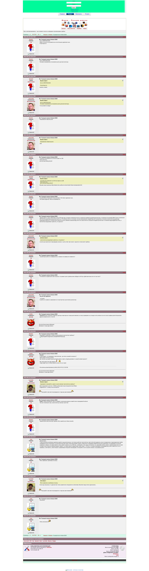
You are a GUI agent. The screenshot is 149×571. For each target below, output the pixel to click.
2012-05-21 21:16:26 (29, 351)
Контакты (79, 14)
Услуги (87, 14)
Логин (74, 1)
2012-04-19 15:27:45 (29, 37)
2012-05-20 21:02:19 (29, 311)
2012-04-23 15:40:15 (29, 154)
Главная (62, 14)
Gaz (33, 541)
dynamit (37, 541)
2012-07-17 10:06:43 (29, 496)
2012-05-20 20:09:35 (29, 292)
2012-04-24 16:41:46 (29, 194)
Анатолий (26, 541)
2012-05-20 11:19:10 (29, 252)
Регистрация (75, 11)
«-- (29, 34)
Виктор (50, 541)
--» (40, 34)
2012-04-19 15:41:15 (29, 56)
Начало (64, 28)
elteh (117, 555)
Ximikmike (49, 547)
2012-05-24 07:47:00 (29, 417)
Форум (70, 14)
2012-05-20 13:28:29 (29, 272)
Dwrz (40, 541)
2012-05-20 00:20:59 (29, 213)
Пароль (73, 4)
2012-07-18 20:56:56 (29, 516)
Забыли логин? (74, 10)
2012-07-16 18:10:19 (29, 437)
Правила (79, 28)
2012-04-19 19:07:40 (29, 76)
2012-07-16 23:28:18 (29, 456)
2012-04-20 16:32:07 (29, 115)
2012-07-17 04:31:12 (29, 476)
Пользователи (71, 28)
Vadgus (54, 541)
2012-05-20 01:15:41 (29, 233)
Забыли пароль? (75, 9)
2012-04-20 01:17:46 (29, 96)
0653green (115, 553)
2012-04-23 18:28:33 (29, 174)
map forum (74, 560)
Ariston (50, 34)
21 (38, 34)
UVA (30, 541)
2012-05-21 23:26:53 (29, 377)
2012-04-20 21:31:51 (29, 135)
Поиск (84, 28)
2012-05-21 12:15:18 (29, 331)
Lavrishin (45, 541)
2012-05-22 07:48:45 (29, 397)
